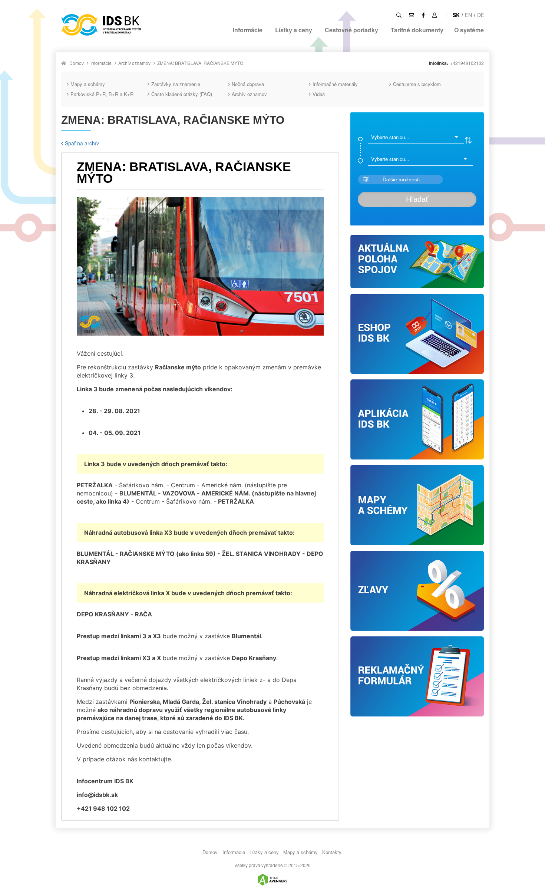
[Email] (411, 15)
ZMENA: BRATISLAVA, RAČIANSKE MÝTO (200, 63)
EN (468, 15)
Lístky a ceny (293, 30)
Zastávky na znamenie (175, 84)
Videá (319, 94)
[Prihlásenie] (434, 15)
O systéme (469, 30)
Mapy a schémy (87, 84)
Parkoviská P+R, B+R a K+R (101, 94)
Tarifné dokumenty (417, 30)
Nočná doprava (248, 84)
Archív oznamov (134, 63)
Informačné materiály (335, 84)
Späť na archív (82, 143)
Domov (76, 63)
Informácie (247, 30)
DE (480, 15)
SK (456, 15)
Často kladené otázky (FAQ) (181, 94)
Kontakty (331, 852)
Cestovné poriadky (351, 30)
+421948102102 (467, 63)
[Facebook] (423, 15)
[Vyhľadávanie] (399, 15)
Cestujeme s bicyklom (417, 84)
